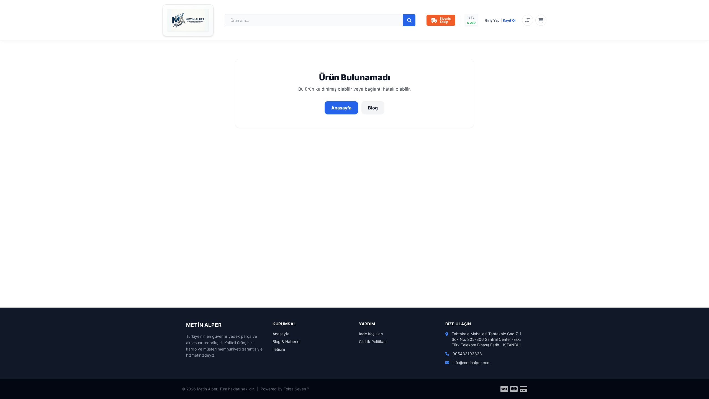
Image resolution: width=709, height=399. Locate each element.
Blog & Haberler (287, 341)
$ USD (471, 22)
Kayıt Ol (509, 20)
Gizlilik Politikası (373, 341)
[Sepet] (540, 20)
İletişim (279, 349)
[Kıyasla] (527, 20)
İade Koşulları (371, 333)
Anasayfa (341, 108)
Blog (373, 108)
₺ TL (471, 17)
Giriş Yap (492, 20)
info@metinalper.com (471, 362)
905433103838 (467, 353)
